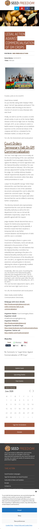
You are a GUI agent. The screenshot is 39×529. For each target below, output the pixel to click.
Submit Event (19, 368)
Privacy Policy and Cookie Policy (23, 525)
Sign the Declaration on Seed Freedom (16, 477)
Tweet (9, 342)
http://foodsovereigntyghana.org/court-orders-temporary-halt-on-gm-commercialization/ (17, 306)
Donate (19, 432)
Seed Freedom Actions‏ (20, 53)
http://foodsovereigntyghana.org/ (15, 323)
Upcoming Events (19, 375)
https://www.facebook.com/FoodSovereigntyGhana (21, 328)
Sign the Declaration (19, 425)
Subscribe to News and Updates (14, 480)
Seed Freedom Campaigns (12, 474)
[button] (36, 492)
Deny (19, 516)
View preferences (19, 521)
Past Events (19, 381)
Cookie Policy (9, 525)
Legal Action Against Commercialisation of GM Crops (20, 40)
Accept (20, 510)
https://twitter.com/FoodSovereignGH (16, 333)
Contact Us (7, 486)
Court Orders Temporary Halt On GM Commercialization (19, 147)
